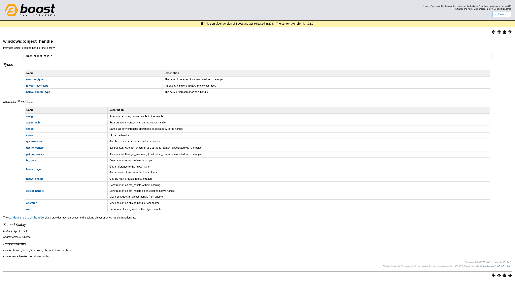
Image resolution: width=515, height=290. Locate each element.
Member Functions (18, 102)
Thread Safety (14, 225)
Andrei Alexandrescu (478, 9)
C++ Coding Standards (500, 9)
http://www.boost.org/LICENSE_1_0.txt (494, 266)
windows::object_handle (28, 41)
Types (8, 65)
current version (291, 23)
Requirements (14, 244)
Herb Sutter (457, 9)
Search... (503, 14)
